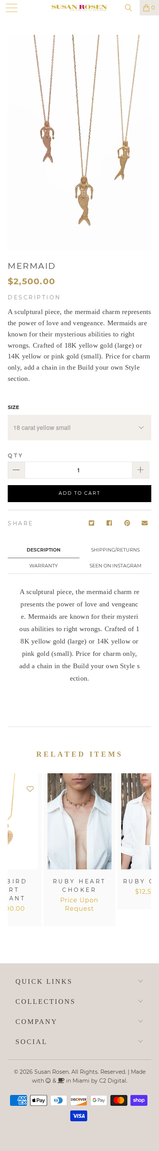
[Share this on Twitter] (92, 523)
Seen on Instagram (115, 566)
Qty (16, 455)
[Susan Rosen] (79, 7)
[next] (144, 854)
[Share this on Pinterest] (127, 523)
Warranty (43, 566)
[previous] (15, 854)
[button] (30, 789)
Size (13, 407)
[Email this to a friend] (145, 523)
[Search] (131, 7)
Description (44, 550)
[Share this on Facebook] (109, 523)
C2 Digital (112, 1080)
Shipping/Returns (115, 550)
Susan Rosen (51, 1071)
